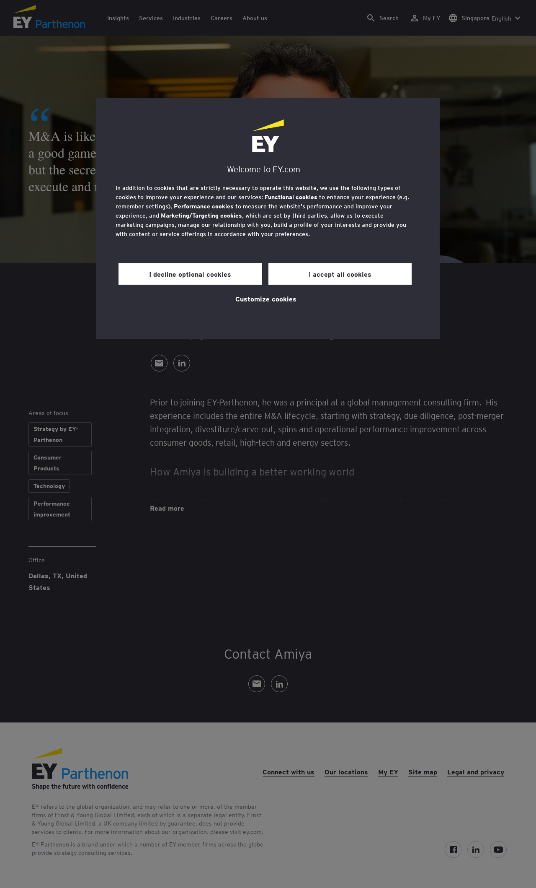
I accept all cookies (340, 273)
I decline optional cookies (190, 273)
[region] (268, 218)
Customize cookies (265, 298)
